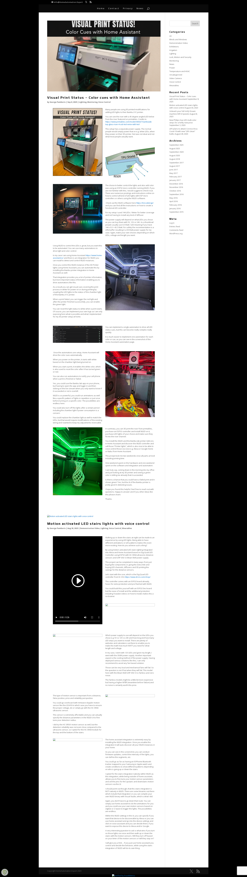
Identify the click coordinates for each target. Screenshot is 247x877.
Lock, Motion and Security (180, 57)
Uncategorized (175, 74)
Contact (113, 8)
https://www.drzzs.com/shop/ (138, 577)
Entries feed (174, 226)
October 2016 (175, 190)
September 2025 (176, 145)
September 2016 (176, 194)
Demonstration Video (90, 528)
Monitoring (92, 102)
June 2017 (173, 169)
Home (101, 8)
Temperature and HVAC (179, 71)
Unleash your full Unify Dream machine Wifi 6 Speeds (182, 112)
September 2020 (176, 152)
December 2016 (176, 183)
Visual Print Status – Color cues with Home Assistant (98, 97)
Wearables (127, 528)
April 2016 (173, 201)
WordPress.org (175, 233)
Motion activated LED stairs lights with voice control (98, 524)
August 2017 (174, 166)
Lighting (82, 102)
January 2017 (175, 180)
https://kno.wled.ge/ (145, 203)
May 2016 (173, 198)
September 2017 (176, 162)
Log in (171, 223)
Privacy (128, 8)
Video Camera (175, 78)
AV (170, 36)
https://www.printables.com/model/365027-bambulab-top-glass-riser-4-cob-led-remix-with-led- (128, 123)
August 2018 (174, 159)
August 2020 (174, 155)
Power (172, 67)
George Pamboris (58, 102)
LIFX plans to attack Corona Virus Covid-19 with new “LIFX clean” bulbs (183, 131)
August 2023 (174, 148)
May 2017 (173, 173)
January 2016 (175, 208)
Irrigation (173, 50)
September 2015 (176, 212)
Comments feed (176, 230)
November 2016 (176, 187)
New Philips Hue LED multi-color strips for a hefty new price (182, 121)
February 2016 (175, 205)
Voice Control (104, 102)
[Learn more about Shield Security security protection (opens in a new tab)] (4, 872)
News (140, 8)
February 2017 (175, 176)
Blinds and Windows (178, 39)
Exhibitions (174, 46)
